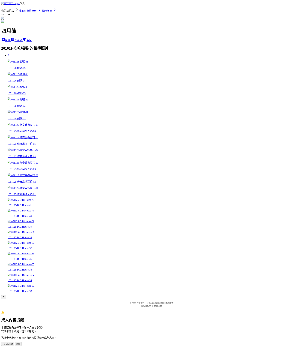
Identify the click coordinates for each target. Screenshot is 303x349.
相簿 (8, 40)
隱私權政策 (146, 306)
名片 (29, 40)
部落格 (19, 40)
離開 (18, 344)
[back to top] (3, 297)
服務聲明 (158, 306)
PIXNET (140, 303)
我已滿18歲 (8, 344)
